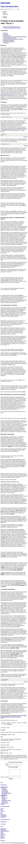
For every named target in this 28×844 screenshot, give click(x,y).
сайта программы (19, 108)
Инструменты (4, 815)
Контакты (5, 14)
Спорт (2, 835)
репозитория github (6, 129)
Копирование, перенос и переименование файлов (14, 36)
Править (5, 17)
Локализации (5, 790)
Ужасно (4, 722)
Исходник (25, 118)
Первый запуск (6, 35)
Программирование (5, 806)
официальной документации (7, 94)
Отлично (4, 724)
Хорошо (25, 722)
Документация (5, 791)
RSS (25, 715)
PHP (2, 813)
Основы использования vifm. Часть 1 (11, 26)
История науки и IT (5, 819)
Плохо (8, 722)
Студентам (3, 824)
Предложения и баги (6, 793)
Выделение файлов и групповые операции (13, 39)
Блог (4, 12)
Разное (2, 838)
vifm (25, 69)
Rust (2, 809)
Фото (2, 826)
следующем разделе (11, 185)
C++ (2, 812)
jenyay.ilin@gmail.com (19, 842)
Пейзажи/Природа (5, 831)
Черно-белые (4, 829)
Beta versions (4, 798)
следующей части (5, 709)
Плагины (4, 788)
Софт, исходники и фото (9, 6)
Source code (4, 801)
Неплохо (19, 722)
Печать (5, 16)
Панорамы (3, 834)
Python (2, 808)
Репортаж (3, 837)
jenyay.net (5, 2)
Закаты (2, 833)
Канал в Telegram (16, 716)
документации (4, 623)
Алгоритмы (3, 814)
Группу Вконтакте (5, 716)
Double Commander (17, 56)
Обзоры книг (4, 821)
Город (2, 832)
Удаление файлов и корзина (9, 37)
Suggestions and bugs (6, 800)
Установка (5, 34)
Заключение (6, 42)
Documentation (5, 802)
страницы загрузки (20, 128)
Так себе (14, 722)
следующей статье (23, 226)
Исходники (4, 794)
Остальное (3, 817)
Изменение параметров (8, 40)
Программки (3, 784)
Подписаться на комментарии (15, 762)
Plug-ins (3, 796)
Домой (4, 11)
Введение (5, 33)
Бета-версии (4, 789)
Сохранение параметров (9, 41)
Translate (4, 799)
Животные (3, 828)
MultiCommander (4, 52)
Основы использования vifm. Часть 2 (11, 27)
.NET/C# (3, 811)
